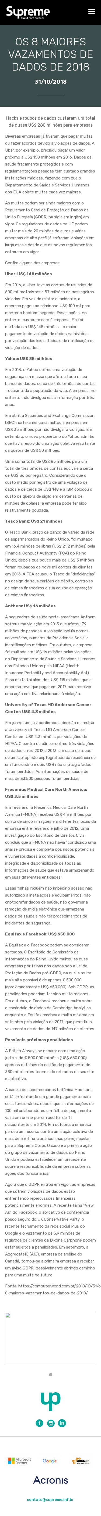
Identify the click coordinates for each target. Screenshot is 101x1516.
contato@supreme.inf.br (50, 1499)
